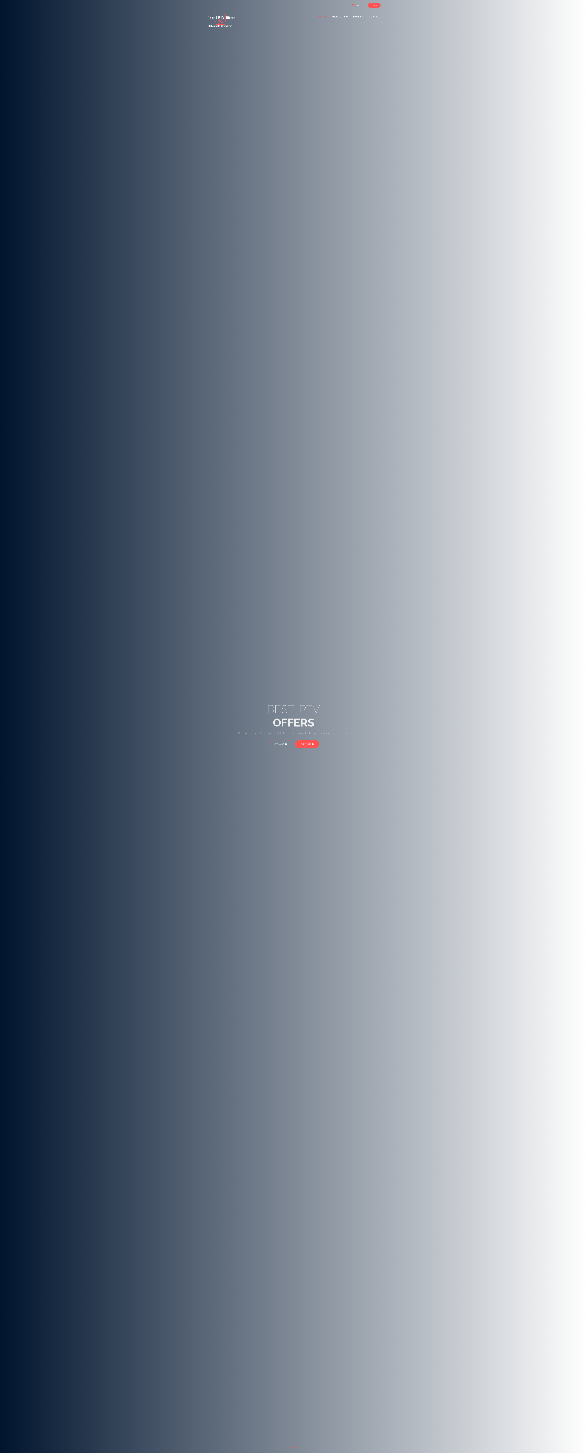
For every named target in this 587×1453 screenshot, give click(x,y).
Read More (278, 744)
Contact (375, 16)
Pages (357, 16)
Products (338, 16)
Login (374, 5)
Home (322, 16)
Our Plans (306, 744)
